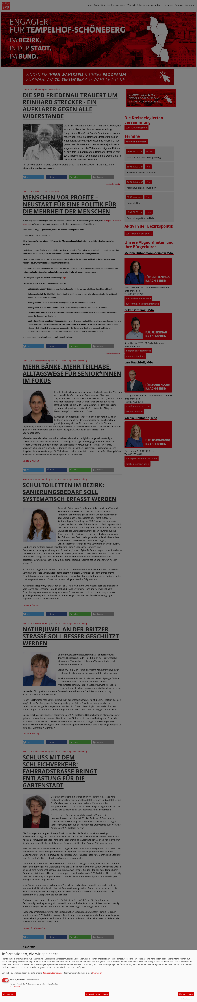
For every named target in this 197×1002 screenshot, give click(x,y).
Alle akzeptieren (186, 994)
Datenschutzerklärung (52, 973)
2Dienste (15, 986)
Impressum (97, 973)
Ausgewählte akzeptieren (97, 994)
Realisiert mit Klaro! (187, 999)
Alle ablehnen (9, 994)
